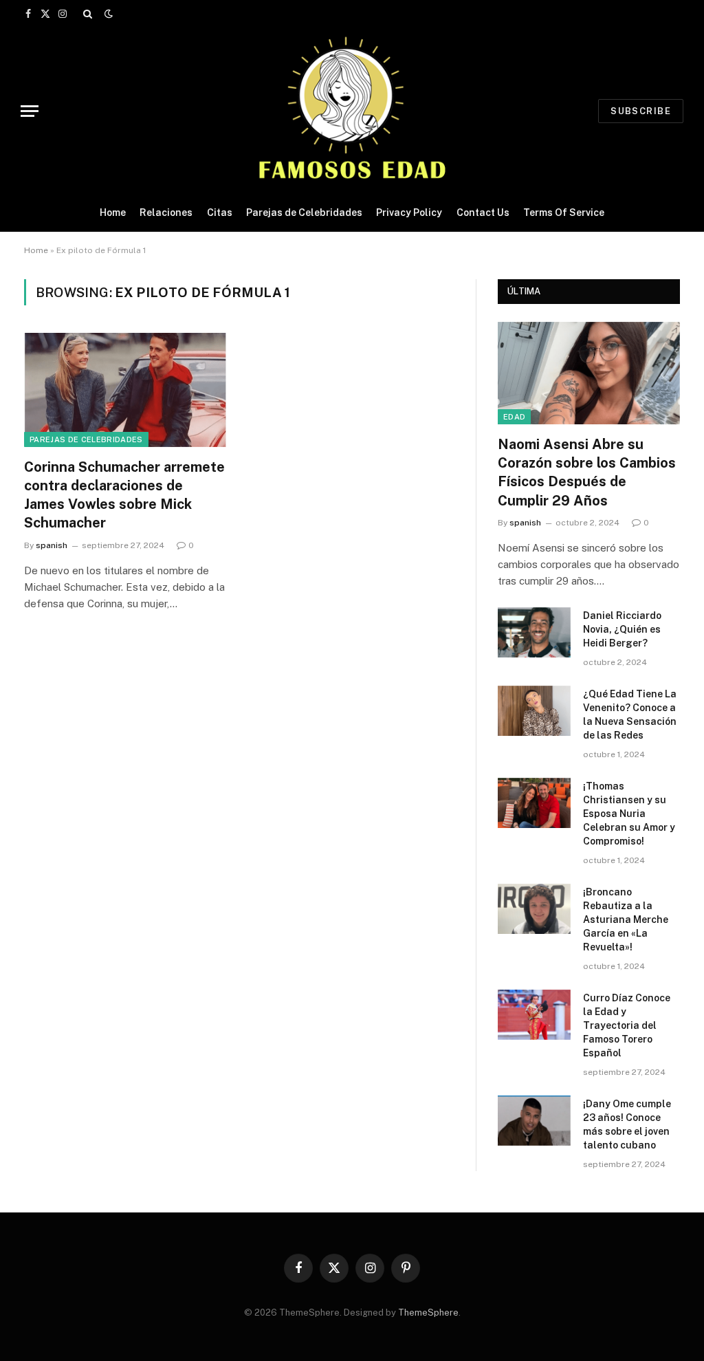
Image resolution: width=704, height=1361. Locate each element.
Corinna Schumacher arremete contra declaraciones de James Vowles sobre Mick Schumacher (124, 495)
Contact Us (482, 212)
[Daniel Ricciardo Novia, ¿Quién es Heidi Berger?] (534, 632)
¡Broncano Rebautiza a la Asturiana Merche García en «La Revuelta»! (625, 919)
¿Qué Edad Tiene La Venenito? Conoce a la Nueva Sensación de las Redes (629, 714)
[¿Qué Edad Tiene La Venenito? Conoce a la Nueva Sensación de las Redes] (534, 711)
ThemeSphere (428, 1312)
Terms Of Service (563, 212)
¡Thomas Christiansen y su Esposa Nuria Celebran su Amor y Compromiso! (629, 814)
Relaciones (166, 212)
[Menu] (29, 111)
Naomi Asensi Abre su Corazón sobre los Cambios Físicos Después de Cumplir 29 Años (587, 472)
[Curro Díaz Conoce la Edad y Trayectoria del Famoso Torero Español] (534, 1015)
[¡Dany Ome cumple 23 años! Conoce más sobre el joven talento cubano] (534, 1121)
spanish (51, 545)
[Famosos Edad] (352, 111)
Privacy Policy (409, 212)
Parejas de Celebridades (304, 212)
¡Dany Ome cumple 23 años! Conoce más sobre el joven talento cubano (627, 1124)
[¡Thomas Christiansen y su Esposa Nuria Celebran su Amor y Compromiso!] (534, 803)
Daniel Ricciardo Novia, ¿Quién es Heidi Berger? (622, 629)
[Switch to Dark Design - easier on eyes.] (107, 14)
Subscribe (640, 111)
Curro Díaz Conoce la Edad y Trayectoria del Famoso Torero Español (626, 1025)
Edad (514, 417)
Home (113, 212)
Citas (219, 212)
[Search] (87, 14)
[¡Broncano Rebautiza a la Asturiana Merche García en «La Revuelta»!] (534, 909)
